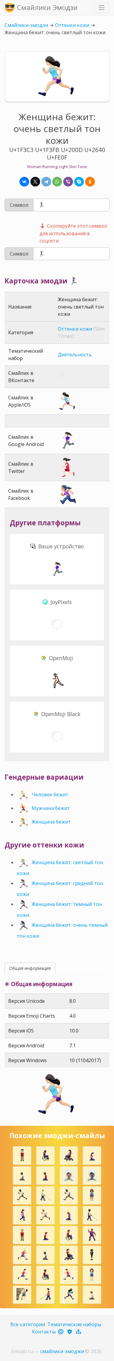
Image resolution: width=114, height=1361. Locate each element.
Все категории (27, 1324)
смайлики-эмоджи (62, 1351)
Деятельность (75, 354)
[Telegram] (46, 182)
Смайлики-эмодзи (26, 25)
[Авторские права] (61, 1331)
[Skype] (79, 182)
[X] (35, 182)
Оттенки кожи (72, 25)
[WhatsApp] (57, 182)
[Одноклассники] (90, 182)
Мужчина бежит (51, 808)
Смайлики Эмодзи (47, 7)
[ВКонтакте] (24, 182)
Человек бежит (50, 794)
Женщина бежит (51, 821)
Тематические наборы (74, 1324)
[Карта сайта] (79, 1331)
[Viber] (68, 182)
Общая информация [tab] (30, 968)
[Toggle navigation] (101, 7)
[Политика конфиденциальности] (70, 1331)
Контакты (44, 1331)
